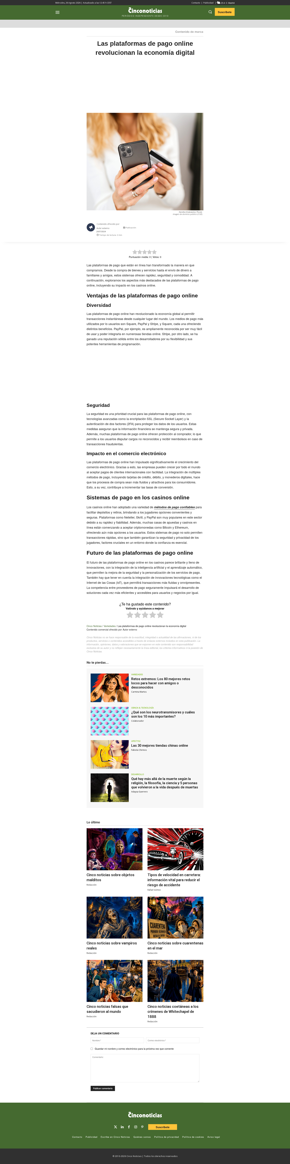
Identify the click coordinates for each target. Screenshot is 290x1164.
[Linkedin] (122, 1127)
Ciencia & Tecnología (142, 708)
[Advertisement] (235, 114)
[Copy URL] (196, 228)
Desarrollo (137, 774)
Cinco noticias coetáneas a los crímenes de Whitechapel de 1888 (173, 1011)
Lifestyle (135, 741)
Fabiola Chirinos (139, 750)
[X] (173, 228)
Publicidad (208, 2)
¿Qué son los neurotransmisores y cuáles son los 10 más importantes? (163, 714)
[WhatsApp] (188, 228)
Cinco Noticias (94, 626)
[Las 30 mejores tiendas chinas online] (110, 754)
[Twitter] (115, 1127)
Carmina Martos (139, 691)
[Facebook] (180, 228)
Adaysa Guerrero (139, 791)
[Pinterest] (142, 1127)
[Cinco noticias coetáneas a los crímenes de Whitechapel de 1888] (175, 981)
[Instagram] (135, 1127)
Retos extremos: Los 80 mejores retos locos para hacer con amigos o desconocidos (160, 683)
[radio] (130, 615)
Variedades (110, 626)
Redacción (91, 884)
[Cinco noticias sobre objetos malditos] (114, 849)
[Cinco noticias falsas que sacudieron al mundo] (114, 981)
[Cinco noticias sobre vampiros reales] (114, 918)
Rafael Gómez (154, 889)
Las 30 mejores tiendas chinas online (159, 745)
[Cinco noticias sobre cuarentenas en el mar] (175, 918)
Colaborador (137, 720)
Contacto (195, 2)
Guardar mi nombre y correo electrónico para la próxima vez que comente (134, 1048)
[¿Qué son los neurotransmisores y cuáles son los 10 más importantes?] (110, 721)
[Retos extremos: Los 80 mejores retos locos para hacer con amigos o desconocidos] (110, 688)
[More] (203, 228)
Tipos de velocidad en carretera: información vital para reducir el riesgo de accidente (174, 880)
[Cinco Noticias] (145, 1115)
